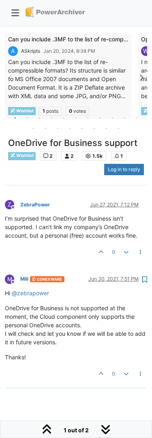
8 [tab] (100, 118)
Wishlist (24, 155)
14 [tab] (58, 128)
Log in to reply (124, 169)
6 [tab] (76, 118)
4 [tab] (52, 118)
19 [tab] (119, 128)
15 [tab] (70, 128)
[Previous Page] (11, 78)
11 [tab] (137, 118)
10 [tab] (125, 118)
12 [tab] (34, 128)
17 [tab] (94, 128)
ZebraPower (35, 205)
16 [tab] (82, 128)
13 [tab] (46, 128)
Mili (24, 279)
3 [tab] (40, 118)
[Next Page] (141, 78)
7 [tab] (88, 118)
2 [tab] (28, 118)
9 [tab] (113, 118)
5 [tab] (64, 118)
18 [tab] (107, 128)
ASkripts (30, 51)
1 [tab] (15, 118)
